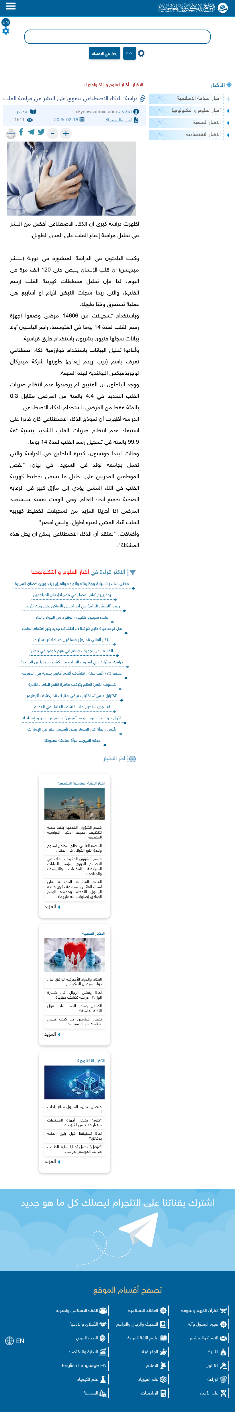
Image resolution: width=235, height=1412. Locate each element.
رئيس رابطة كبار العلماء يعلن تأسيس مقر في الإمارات (72, 729)
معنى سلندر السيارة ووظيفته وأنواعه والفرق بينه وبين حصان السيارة (72, 584)
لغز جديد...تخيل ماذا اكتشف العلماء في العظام (72, 707)
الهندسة (91, 1393)
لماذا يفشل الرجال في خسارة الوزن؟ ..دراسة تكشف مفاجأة (74, 995)
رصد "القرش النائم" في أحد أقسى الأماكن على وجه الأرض (72, 606)
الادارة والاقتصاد (83, 1352)
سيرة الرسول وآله (203, 1324)
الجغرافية (150, 1352)
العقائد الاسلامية (143, 1311)
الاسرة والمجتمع (204, 1338)
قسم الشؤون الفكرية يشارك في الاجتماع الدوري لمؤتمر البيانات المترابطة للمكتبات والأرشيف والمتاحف (74, 866)
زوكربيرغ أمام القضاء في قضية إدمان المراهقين (72, 595)
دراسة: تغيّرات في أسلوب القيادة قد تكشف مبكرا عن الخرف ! (72, 662)
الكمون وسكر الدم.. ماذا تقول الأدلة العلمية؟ (74, 1009)
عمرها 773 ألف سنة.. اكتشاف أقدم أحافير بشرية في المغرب (72, 673)
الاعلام (152, 1366)
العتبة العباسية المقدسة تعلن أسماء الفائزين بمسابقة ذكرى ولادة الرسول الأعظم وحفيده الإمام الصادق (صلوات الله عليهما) (74, 889)
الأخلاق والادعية (84, 1324)
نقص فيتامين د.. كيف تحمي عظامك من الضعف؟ (74, 1022)
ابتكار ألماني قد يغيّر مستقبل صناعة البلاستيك (72, 640)
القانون (212, 1366)
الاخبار (218, 85)
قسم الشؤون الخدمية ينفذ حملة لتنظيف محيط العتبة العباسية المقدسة (74, 832)
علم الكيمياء (87, 1379)
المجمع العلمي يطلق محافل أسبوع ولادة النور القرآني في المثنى (74, 848)
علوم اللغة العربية (143, 1338)
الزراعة (212, 1379)
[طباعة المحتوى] (11, 133)
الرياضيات (149, 1393)
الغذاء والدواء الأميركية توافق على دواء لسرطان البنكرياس (74, 982)
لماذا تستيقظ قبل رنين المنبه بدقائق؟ (74, 1136)
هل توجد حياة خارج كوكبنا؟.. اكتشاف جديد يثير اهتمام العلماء (72, 628)
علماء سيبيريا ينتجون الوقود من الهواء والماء (72, 617)
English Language (80, 1366)
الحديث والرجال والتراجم (137, 1324)
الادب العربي (87, 1338)
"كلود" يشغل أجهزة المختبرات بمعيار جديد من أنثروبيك (74, 1123)
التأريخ (213, 1352)
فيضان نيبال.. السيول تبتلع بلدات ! (74, 1109)
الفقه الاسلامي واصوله (77, 1311)
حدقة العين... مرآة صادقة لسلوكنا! (72, 740)
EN (6, 23)
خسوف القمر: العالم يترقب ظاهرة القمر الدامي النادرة (72, 684)
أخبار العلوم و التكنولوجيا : (106, 85)
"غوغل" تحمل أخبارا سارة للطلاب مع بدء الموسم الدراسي (74, 1150)
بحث (129, 53)
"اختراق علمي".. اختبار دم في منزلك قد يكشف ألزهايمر (72, 696)
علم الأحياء (209, 1393)
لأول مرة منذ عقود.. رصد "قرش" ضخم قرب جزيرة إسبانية (72, 718)
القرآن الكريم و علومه (199, 1311)
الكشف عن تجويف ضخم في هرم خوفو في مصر (72, 651)
